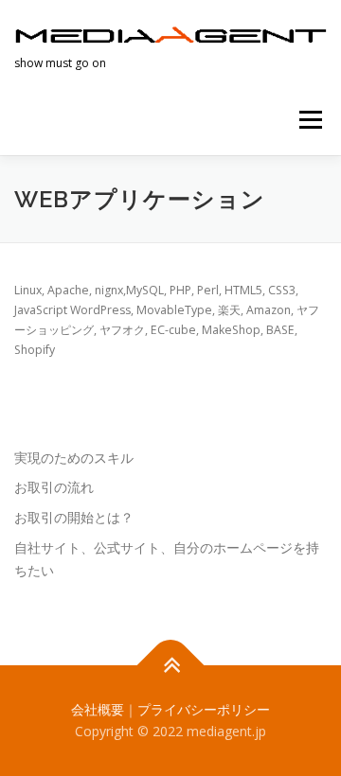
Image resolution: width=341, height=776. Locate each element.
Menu (309, 120)
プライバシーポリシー (203, 709)
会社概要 (97, 709)
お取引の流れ (54, 487)
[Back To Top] (171, 664)
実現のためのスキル (74, 458)
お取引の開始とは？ (74, 517)
